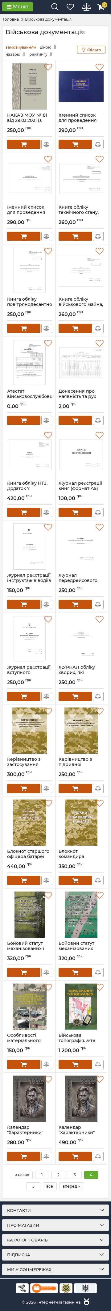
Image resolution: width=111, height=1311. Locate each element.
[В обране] (48, 67)
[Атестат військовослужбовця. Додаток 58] (29, 362)
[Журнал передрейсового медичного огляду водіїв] (81, 546)
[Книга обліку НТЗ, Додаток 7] (29, 454)
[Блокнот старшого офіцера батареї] (29, 823)
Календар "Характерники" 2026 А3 (77, 1133)
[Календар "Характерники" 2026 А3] (81, 1099)
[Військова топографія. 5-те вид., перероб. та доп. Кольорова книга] (81, 1007)
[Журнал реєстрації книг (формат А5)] (81, 454)
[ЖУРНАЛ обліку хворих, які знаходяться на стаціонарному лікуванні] (81, 638)
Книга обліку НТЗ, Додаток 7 (27, 489)
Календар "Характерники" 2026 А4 (25, 1133)
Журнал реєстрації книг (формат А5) (80, 489)
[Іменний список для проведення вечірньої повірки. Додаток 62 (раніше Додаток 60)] (29, 178)
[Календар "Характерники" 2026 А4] (29, 1099)
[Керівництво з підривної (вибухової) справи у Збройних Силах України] (81, 731)
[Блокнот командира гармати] (81, 823)
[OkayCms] (85, 1302)
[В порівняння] (46, 144)
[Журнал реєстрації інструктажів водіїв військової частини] (29, 546)
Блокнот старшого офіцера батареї (28, 857)
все (49, 1186)
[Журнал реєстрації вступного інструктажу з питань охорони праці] (29, 638)
